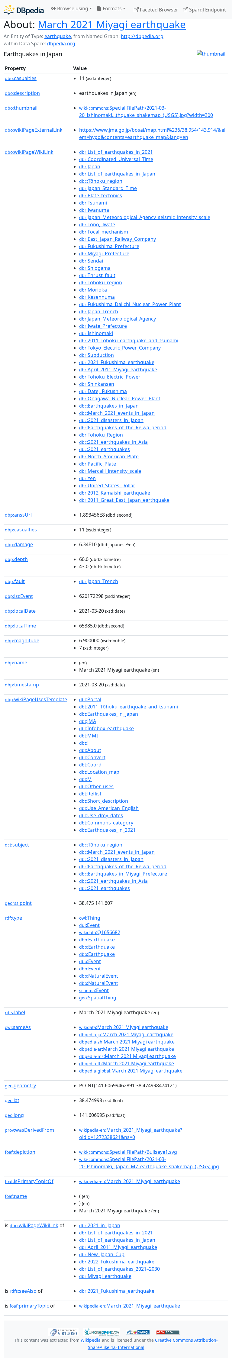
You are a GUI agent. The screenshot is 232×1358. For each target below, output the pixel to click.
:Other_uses (96, 786)
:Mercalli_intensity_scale (110, 471)
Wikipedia (91, 1340)
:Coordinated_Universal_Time (116, 159)
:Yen (87, 478)
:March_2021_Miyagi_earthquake (129, 1181)
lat (12, 1100)
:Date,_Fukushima (103, 391)
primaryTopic (29, 1305)
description (22, 93)
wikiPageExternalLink (34, 130)
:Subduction (96, 355)
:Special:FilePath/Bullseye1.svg (128, 1152)
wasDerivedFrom (29, 1130)
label (15, 1012)
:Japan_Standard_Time (108, 188)
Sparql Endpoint (207, 9)
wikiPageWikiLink (29, 152)
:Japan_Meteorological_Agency (117, 318)
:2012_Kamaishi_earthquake (114, 492)
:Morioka (93, 289)
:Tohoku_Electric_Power (109, 376)
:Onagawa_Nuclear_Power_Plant (119, 398)
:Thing (89, 917)
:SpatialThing (97, 997)
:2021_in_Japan (99, 1225)
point (18, 903)
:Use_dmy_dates (101, 815)
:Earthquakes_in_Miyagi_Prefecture (123, 873)
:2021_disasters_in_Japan (111, 420)
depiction (20, 1152)
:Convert (92, 757)
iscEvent (19, 596)
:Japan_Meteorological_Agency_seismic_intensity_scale (144, 217)
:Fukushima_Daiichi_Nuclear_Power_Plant (130, 304)
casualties (21, 78)
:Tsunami (93, 202)
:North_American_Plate (109, 456)
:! (84, 743)
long (14, 1115)
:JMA (87, 721)
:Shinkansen (96, 384)
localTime (20, 625)
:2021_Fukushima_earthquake (116, 362)
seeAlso (23, 1291)
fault (15, 581)
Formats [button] (112, 8)
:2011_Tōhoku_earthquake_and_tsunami (128, 340)
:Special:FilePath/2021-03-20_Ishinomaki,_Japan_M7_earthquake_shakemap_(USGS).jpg (149, 1163)
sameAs (18, 1027)
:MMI (88, 735)
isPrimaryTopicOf (29, 1181)
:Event (89, 925)
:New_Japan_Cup (101, 1254)
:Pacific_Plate (97, 463)
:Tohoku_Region (101, 434)
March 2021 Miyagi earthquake (112, 24)
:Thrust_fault (97, 275)
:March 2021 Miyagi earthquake (123, 1027)
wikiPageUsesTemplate (36, 699)
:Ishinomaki (96, 333)
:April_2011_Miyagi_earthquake (118, 369)
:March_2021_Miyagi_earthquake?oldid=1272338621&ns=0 (130, 1133)
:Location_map (99, 772)
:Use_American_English (109, 808)
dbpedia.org (61, 43)
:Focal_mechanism (103, 231)
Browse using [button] (72, 8)
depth (16, 559)
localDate (20, 611)
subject (17, 844)
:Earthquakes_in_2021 (107, 830)
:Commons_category (106, 822)
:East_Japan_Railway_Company (117, 239)
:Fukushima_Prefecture (109, 246)
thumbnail (21, 108)
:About (90, 750)
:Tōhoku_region (100, 181)
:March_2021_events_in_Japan (117, 413)
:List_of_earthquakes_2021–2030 (119, 1269)
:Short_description (103, 801)
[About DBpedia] (24, 9)
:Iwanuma (94, 210)
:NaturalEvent (98, 976)
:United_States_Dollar (107, 485)
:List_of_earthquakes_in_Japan (117, 173)
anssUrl (18, 514)
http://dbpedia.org (142, 36)
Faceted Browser (158, 9)
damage (19, 544)
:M (85, 779)
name (16, 662)
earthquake (57, 36)
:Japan (89, 166)
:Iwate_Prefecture (103, 326)
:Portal (90, 699)
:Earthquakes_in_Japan (109, 405)
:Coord (90, 764)
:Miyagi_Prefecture (104, 253)
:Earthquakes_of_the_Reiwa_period (122, 427)
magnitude (22, 640)
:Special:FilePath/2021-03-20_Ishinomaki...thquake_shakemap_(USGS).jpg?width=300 (146, 111)
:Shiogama (95, 268)
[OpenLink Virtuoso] (63, 1331)
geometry (20, 1085)
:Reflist (90, 793)
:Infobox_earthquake (106, 728)
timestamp (22, 684)
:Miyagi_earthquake (105, 1276)
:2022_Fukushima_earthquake (116, 1261)
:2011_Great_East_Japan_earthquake (124, 500)
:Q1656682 (99, 932)
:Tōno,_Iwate (97, 224)
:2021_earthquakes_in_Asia (113, 442)
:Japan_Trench (98, 311)
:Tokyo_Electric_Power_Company (120, 347)
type (13, 917)
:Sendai (91, 260)
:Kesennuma (97, 297)
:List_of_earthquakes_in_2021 (116, 152)
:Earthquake (97, 939)
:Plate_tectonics (100, 195)
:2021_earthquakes (104, 449)
